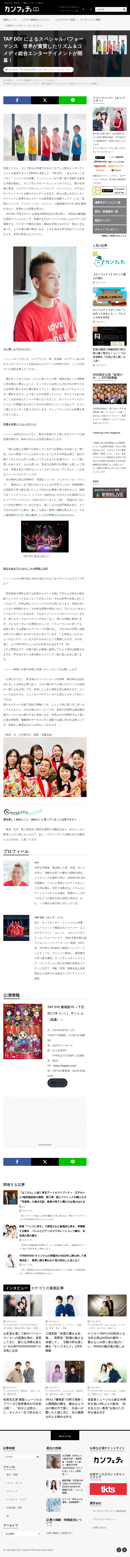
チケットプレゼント (106, 229)
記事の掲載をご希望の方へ (59, 1532)
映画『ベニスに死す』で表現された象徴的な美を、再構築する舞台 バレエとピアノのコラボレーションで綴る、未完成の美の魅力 (52, 1231)
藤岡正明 (11, 1394)
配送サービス (102, 220)
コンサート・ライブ (16, 1499)
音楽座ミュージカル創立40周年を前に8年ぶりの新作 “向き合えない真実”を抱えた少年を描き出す (107, 1406)
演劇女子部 (19, 1328)
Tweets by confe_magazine (106, 432)
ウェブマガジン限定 (65, 19)
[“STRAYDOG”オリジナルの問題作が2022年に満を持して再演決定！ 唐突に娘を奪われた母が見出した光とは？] (10, 1260)
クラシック (12, 1491)
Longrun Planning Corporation (37, 1549)
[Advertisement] (45, 1119)
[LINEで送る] (73, 100)
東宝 (51, 1328)
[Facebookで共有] (17, 100)
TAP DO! (42, 69)
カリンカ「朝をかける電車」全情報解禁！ (72, 1501)
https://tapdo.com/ (64, 1065)
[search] (124, 9)
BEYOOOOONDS (28, 1325)
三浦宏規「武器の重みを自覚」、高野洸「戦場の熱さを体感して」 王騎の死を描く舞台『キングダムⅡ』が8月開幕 (65, 1341)
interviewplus (111, 1325)
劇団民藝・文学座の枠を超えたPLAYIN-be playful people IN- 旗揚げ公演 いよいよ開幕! (72, 1486)
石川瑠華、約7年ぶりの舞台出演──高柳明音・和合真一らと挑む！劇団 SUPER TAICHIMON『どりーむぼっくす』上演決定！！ (72, 1465)
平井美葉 (7, 1328)
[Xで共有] (45, 100)
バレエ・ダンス (56, 69)
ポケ (68, 69)
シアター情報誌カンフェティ (36, 19)
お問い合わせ (99, 1527)
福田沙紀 (53, 1394)
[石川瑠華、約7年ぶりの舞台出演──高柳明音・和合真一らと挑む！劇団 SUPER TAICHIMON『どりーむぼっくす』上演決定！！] (53, 1461)
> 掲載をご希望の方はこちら (113, 235)
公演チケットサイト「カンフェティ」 (25, 25)
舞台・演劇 (32, 1328)
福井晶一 (24, 1391)
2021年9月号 (30, 69)
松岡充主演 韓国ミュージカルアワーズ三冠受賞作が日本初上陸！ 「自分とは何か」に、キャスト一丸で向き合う (22, 1406)
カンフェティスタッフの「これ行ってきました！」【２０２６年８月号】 (109, 313)
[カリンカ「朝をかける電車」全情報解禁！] (53, 1505)
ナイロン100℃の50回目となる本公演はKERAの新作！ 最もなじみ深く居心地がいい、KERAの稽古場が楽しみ (106, 1339)
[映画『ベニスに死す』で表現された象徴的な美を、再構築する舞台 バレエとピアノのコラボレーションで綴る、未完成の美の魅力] (10, 1231)
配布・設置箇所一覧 (106, 211)
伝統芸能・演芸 (14, 1507)
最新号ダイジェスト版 (107, 202)
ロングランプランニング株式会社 (109, 1510)
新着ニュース (10, 19)
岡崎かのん (97, 1394)
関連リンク (57, 1083)
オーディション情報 (90, 19)
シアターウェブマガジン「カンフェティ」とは (68, 9)
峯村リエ (112, 1328)
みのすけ (101, 1328)
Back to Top (65, 1436)
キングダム (68, 1325)
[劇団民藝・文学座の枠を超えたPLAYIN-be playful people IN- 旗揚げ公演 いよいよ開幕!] (53, 1486)
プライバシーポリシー (104, 1519)
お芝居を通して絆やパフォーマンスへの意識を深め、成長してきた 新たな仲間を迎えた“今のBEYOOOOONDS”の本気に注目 (22, 1341)
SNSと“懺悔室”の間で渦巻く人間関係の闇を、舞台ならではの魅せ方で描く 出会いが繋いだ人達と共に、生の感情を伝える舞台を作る (65, 1408)
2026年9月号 (12, 1325)
